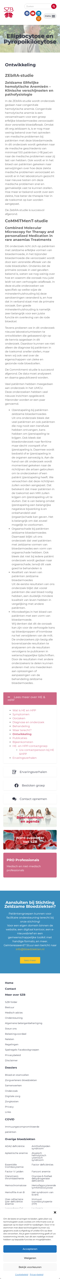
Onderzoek (11, 1090)
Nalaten (9, 1039)
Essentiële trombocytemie (14, 1165)
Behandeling (21, 726)
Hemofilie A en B (15, 1192)
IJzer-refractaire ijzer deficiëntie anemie (14, 1201)
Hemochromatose (15, 1185)
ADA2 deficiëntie (14, 1146)
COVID (9, 1119)
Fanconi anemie (41, 1171)
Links (8, 1112)
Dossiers (11, 1067)
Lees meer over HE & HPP (26, 698)
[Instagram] (38, 18)
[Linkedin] (38, 13)
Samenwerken (13, 1085)
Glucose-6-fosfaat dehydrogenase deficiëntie (42, 1178)
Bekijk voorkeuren (30, 1267)
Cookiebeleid (21, 1274)
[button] (55, 1212)
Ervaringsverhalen (24, 757)
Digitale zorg (12, 1096)
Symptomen (21, 714)
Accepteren (30, 1248)
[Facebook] (27, 13)
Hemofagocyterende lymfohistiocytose (44, 1186)
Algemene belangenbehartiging (23, 1023)
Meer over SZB (15, 994)
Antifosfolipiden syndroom (41, 1147)
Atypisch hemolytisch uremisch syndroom (39, 1156)
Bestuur (9, 1007)
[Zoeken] (53, 6)
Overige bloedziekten (20, 1139)
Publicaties (19, 738)
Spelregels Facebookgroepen (22, 1049)
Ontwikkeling (22, 734)
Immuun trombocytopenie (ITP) (42, 1201)
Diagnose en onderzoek (28, 722)
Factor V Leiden (14, 1171)
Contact (10, 988)
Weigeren (30, 1258)
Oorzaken (18, 718)
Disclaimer (11, 1060)
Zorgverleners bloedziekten (21, 1080)
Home (9, 982)
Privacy (9, 1106)
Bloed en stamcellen (17, 1074)
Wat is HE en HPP (24, 710)
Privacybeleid (36, 1274)
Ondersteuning (14, 1017)
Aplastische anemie (16, 1153)
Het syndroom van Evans (42, 1193)
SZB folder (11, 1002)
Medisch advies (14, 1012)
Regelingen (11, 1044)
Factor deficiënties (42, 1164)
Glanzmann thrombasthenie (14, 1177)
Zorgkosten (11, 1101)
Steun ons (11, 1028)
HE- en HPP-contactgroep (30, 746)
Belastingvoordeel (15, 1033)
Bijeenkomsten (22, 742)
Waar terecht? (22, 730)
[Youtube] (33, 13)
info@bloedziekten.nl (30, 949)
